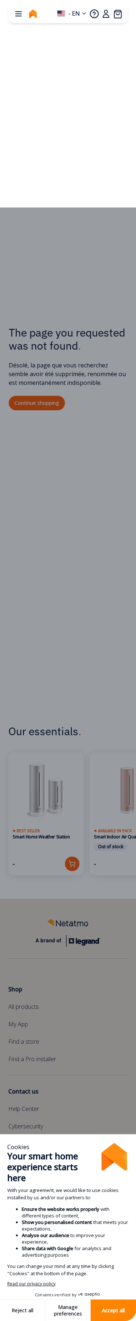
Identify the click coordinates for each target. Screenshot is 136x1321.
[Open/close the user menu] (106, 14)
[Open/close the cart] (117, 14)
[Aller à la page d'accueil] (33, 13)
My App (18, 1024)
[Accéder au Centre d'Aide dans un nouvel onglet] (94, 13)
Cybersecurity (25, 1126)
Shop (15, 989)
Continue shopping (37, 402)
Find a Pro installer (32, 1059)
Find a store (23, 1042)
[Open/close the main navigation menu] (18, 14)
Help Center (23, 1109)
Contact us (23, 1091)
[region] (68, 813)
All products (23, 1007)
